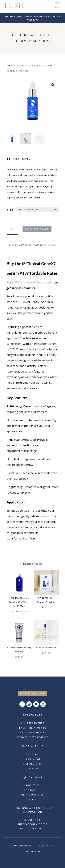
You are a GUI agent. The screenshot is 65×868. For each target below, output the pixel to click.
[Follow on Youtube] (36, 704)
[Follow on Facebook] (22, 704)
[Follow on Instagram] (29, 704)
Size (10, 210)
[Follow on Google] (43, 704)
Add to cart (37, 229)
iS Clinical (22, 65)
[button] (57, 6)
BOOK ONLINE (32, 693)
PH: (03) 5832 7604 (32, 828)
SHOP (10, 65)
